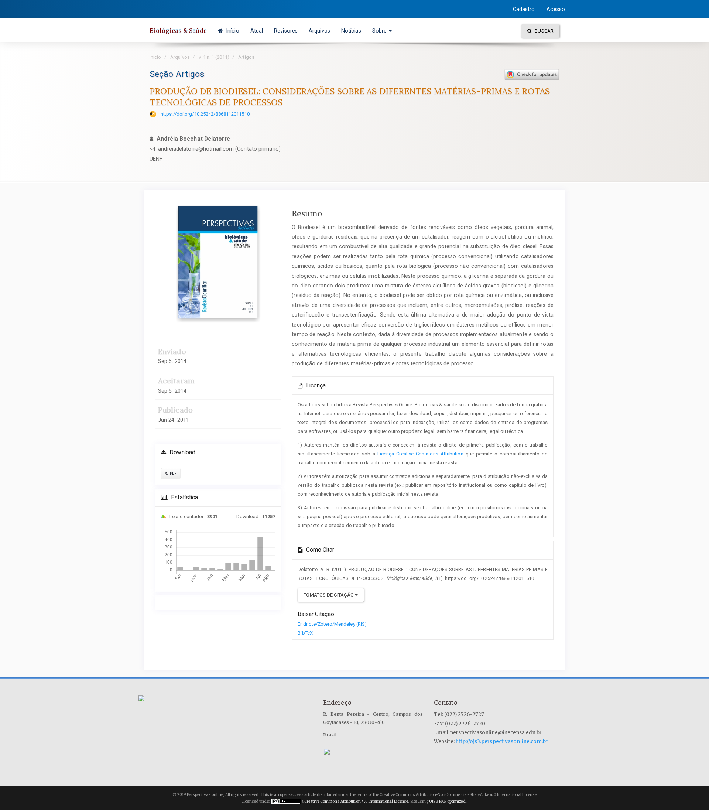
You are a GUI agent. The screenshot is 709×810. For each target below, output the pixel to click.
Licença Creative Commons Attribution (420, 454)
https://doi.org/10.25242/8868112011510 (205, 114)
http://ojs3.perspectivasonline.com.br (502, 741)
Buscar (544, 31)
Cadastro (524, 9)
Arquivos (319, 31)
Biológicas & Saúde (178, 30)
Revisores (286, 31)
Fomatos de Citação (329, 595)
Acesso (556, 9)
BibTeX (305, 633)
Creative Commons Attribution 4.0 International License (356, 801)
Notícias (351, 31)
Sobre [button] (380, 31)
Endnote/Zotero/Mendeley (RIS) (332, 624)
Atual (256, 31)
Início (232, 31)
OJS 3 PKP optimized (447, 801)
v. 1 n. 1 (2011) (214, 57)
